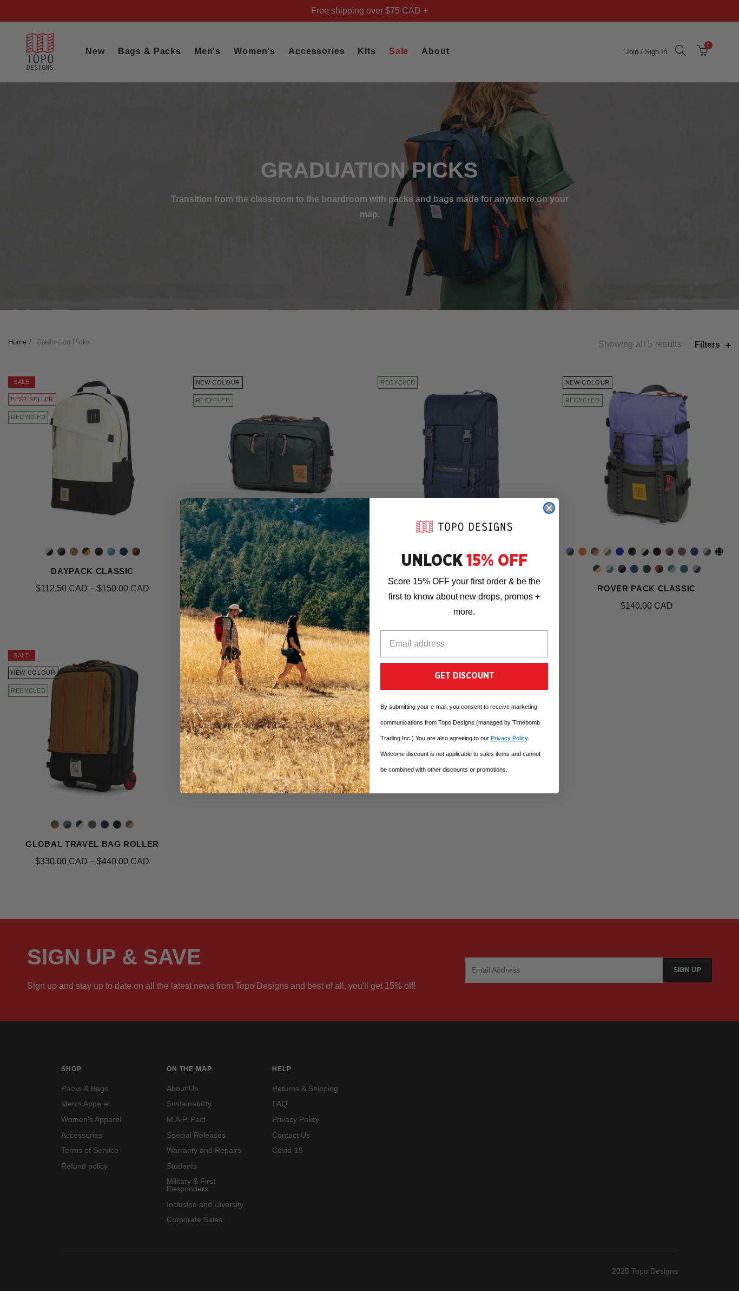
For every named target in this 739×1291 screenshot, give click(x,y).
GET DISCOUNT (464, 675)
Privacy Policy (509, 738)
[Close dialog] (549, 508)
